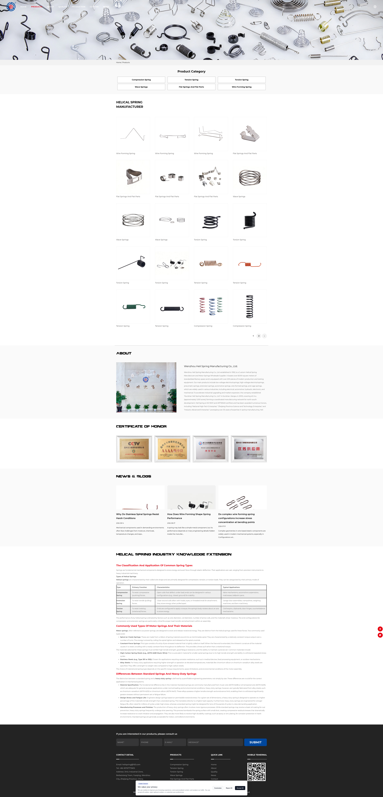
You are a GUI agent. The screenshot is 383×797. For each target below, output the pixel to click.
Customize (218, 788)
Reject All (229, 788)
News (106, 7)
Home (23, 7)
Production (78, 7)
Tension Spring (176, 768)
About (50, 7)
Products (36, 7)
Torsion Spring (176, 772)
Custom (94, 7)
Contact (118, 7)
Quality (62, 7)
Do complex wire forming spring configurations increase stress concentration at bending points (236, 518)
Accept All (240, 788)
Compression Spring (179, 764)
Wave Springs (176, 775)
